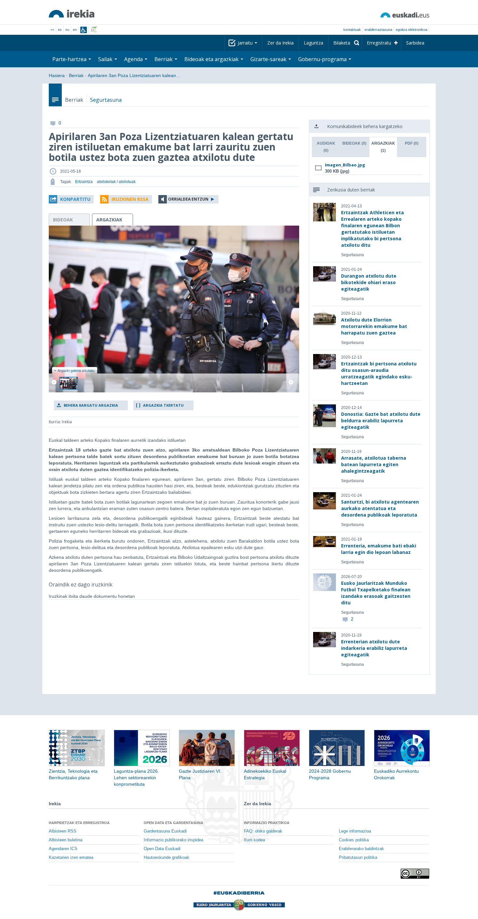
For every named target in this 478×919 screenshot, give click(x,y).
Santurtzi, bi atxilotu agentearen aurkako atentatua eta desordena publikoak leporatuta (380, 508)
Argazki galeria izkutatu (76, 371)
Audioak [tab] (326, 147)
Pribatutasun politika (358, 857)
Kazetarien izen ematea (71, 857)
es (60, 30)
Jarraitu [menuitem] (246, 43)
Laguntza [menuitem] (313, 43)
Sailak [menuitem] (106, 59)
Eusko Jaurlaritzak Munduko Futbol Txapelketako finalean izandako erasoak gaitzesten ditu (375, 593)
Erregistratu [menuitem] (379, 43)
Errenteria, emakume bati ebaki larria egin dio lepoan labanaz (378, 549)
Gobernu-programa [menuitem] (323, 59)
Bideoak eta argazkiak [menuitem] (212, 59)
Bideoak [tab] (354, 143)
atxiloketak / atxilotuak (116, 181)
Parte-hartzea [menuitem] (70, 59)
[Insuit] (83, 30)
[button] (71, 199)
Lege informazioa (355, 831)
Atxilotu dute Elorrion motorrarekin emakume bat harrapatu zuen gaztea (374, 326)
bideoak (63, 220)
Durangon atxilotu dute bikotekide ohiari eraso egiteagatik (368, 282)
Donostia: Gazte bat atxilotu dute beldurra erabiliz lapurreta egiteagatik (380, 420)
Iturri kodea (254, 840)
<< (52, 30)
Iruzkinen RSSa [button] (130, 199)
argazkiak (109, 220)
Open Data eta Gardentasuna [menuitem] (173, 823)
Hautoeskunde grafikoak (166, 857)
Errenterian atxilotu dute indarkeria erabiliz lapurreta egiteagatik (374, 648)
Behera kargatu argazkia (91, 405)
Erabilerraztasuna (378, 30)
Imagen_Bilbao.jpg (345, 165)
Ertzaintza (84, 181)
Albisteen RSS (62, 831)
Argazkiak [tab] (383, 147)
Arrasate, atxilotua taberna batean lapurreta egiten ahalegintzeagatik (373, 464)
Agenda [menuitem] (134, 59)
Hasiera (57, 75)
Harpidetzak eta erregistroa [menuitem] (79, 823)
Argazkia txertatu (163, 405)
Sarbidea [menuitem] (415, 43)
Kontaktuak (352, 30)
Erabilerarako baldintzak (361, 849)
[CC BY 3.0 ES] (415, 874)
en (75, 30)
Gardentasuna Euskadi (165, 831)
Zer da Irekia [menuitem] (280, 43)
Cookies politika (354, 840)
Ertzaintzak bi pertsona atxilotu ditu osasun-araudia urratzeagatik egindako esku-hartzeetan (379, 373)
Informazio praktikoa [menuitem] (266, 823)
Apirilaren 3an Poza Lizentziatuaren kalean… (134, 75)
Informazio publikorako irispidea (173, 840)
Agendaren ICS (63, 849)
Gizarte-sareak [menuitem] (269, 59)
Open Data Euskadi (162, 849)
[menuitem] (345, 43)
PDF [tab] (411, 143)
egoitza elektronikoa (411, 30)
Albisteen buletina (65, 840)
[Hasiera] (71, 14)
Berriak (76, 75)
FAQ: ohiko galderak (263, 831)
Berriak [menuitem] (164, 59)
